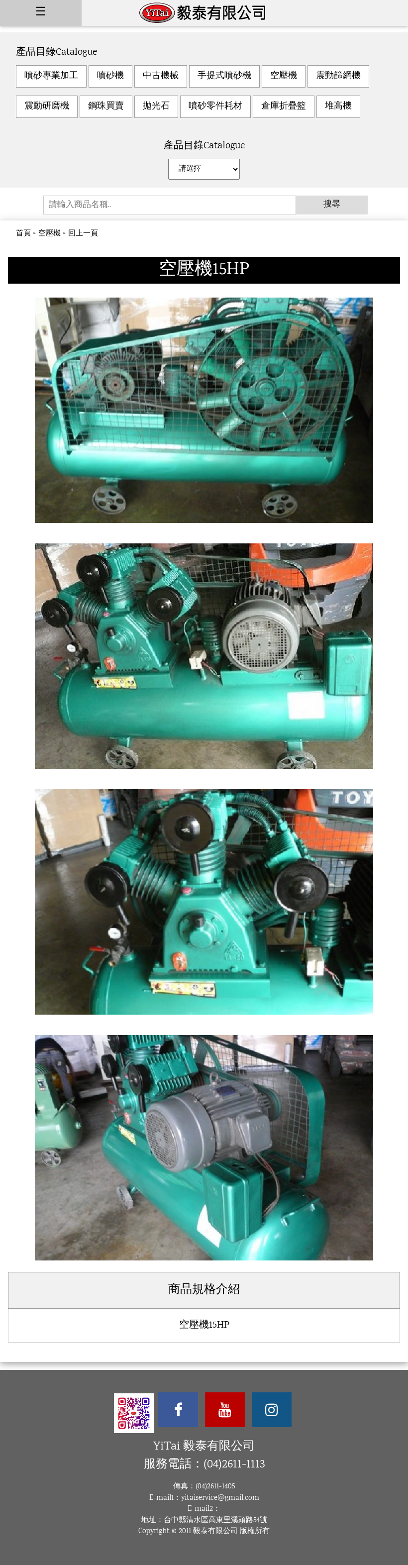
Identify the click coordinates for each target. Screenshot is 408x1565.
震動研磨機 (46, 106)
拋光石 (156, 106)
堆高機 (338, 106)
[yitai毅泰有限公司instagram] (272, 1409)
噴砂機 (110, 76)
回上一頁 (83, 233)
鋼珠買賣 (106, 106)
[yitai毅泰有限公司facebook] (178, 1409)
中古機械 (161, 76)
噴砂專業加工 (51, 76)
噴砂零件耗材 (215, 106)
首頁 (23, 233)
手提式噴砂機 (224, 76)
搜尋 (331, 205)
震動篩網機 (338, 76)
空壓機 (283, 76)
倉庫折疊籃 (283, 106)
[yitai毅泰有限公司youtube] (225, 1409)
